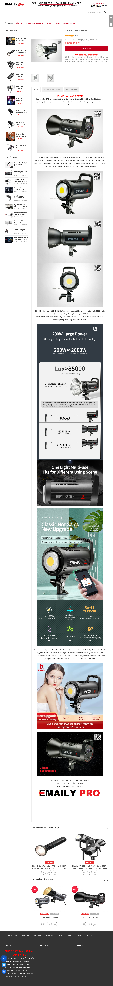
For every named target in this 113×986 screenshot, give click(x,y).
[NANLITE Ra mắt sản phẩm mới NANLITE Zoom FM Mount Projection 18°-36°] (9, 240)
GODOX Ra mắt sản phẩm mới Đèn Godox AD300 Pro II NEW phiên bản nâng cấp (20, 172)
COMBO (79, 935)
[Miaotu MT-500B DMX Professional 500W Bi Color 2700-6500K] (10, 76)
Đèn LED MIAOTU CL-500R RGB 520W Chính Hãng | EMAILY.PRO (21, 99)
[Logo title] (16, 4)
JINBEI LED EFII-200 (90, 917)
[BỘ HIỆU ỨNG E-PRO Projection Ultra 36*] (10, 148)
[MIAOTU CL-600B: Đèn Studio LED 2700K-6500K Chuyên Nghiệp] (10, 124)
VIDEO (70, 935)
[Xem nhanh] (49, 872)
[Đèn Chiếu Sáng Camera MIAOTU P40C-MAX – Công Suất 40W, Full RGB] (10, 136)
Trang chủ (10, 23)
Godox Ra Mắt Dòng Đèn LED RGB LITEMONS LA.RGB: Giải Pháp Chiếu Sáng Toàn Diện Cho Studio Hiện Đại (21, 222)
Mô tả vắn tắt (71, 89)
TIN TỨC (60, 935)
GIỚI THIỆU (37, 935)
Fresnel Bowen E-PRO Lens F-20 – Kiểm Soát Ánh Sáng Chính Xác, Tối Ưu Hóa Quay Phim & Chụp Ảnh (21, 230)
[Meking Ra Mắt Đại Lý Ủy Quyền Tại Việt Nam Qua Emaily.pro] (9, 165)
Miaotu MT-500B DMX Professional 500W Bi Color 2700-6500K (21, 75)
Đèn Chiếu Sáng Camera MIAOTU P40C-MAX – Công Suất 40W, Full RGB (21, 135)
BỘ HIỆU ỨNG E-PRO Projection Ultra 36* (21, 147)
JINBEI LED (57, 23)
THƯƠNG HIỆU (12, 935)
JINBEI (49, 23)
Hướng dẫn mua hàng (52, 89)
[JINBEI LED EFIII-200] (35, 78)
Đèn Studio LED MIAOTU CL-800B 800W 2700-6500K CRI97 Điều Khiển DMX (21, 111)
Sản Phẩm (19, 23)
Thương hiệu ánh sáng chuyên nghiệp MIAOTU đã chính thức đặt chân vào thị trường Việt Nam (21, 180)
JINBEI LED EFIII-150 (50, 917)
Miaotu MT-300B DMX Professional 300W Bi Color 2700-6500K (21, 87)
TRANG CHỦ (25, 935)
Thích (68, 40)
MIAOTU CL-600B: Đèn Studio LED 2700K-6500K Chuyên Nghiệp (20, 123)
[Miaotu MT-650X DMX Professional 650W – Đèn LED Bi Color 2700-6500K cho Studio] (10, 64)
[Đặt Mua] (43, 872)
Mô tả (36, 89)
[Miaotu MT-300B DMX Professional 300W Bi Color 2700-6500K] (10, 88)
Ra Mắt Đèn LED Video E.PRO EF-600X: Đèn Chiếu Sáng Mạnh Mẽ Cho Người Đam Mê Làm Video (20, 197)
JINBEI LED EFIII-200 (69, 23)
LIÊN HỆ (89, 935)
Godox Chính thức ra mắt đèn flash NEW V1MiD (20, 188)
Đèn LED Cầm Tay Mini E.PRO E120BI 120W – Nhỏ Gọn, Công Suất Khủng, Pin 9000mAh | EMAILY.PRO (21, 52)
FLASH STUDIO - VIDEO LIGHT (35, 23)
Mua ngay (86, 49)
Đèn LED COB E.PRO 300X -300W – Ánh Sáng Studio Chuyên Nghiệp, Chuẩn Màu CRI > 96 (21, 40)
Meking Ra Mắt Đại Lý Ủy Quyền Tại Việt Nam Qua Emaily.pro (21, 164)
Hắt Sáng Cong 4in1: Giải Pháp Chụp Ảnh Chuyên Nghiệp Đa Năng (21, 205)
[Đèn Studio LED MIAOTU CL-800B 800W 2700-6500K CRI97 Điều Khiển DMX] (10, 112)
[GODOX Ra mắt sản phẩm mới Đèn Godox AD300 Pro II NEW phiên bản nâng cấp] (9, 173)
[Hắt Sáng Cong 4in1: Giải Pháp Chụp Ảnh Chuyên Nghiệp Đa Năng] (9, 206)
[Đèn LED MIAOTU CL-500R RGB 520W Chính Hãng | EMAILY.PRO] (10, 100)
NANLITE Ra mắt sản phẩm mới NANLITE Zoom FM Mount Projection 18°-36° (21, 238)
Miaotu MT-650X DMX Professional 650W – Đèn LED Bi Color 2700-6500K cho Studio (21, 63)
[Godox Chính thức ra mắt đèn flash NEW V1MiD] (9, 190)
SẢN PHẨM (49, 935)
